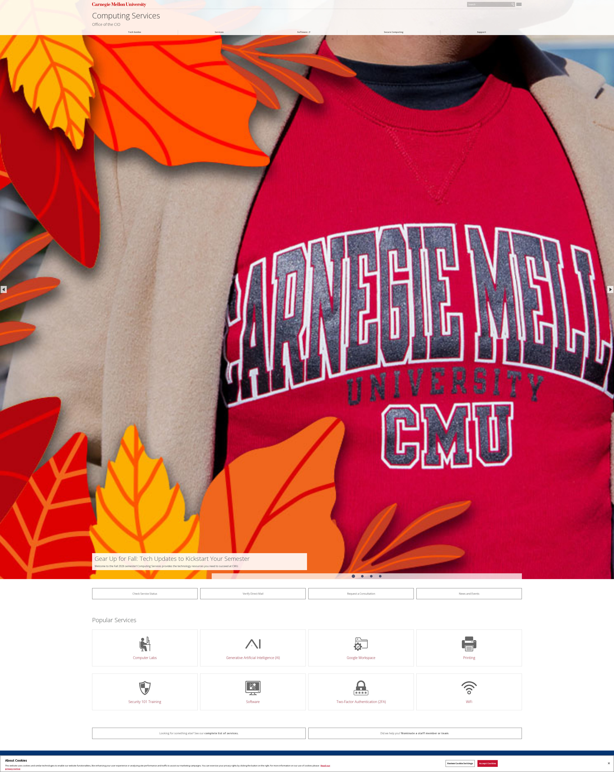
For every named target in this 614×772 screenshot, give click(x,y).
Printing (469, 657)
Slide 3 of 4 (371, 576)
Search (513, 4)
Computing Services (126, 15)
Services (219, 32)
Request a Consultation (361, 593)
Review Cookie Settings (460, 763)
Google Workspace (361, 657)
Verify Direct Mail (253, 593)
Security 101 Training (145, 701)
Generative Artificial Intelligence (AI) (253, 657)
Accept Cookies (487, 763)
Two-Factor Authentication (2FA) (361, 701)
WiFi (469, 701)
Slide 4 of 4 (380, 576)
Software (302, 32)
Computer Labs (145, 657)
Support (481, 32)
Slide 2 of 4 (362, 576)
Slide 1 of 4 (353, 576)
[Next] (610, 289)
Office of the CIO (106, 24)
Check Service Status (145, 593)
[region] (307, 763)
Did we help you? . (415, 733)
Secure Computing (393, 32)
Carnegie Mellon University (159, 4)
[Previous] (4, 289)
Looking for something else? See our (198, 733)
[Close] (608, 763)
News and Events (469, 593)
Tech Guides (134, 32)
